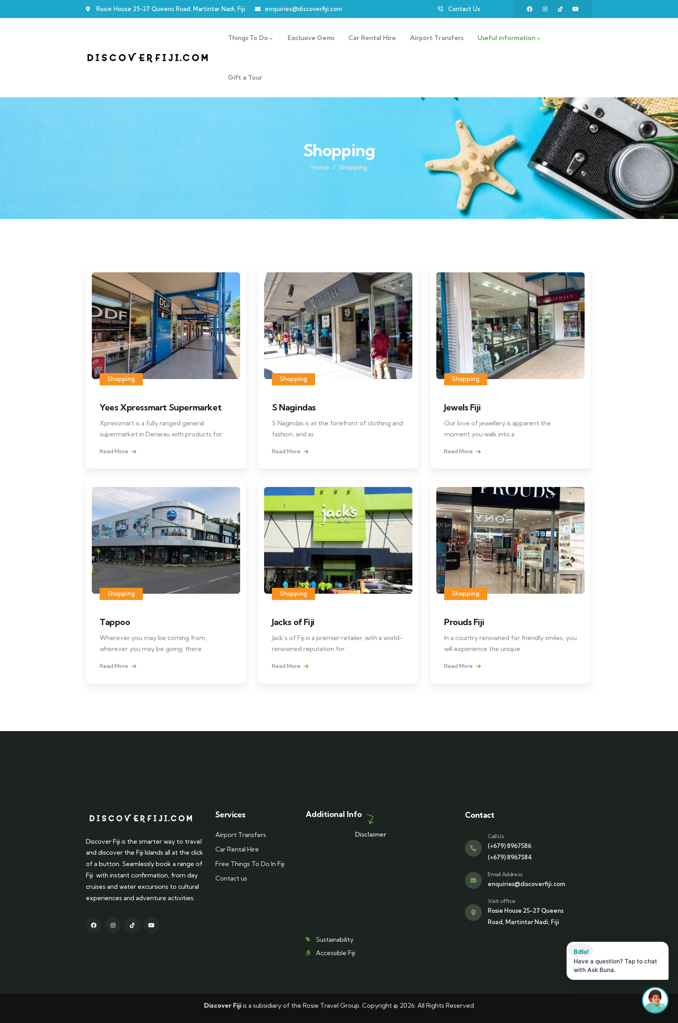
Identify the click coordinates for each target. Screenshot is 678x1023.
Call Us (496, 836)
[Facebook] (529, 9)
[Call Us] (473, 848)
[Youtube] (575, 9)
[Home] (147, 58)
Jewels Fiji (462, 407)
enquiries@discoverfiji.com (526, 884)
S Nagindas (294, 407)
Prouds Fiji (464, 621)
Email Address (505, 874)
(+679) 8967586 (509, 846)
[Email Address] (473, 880)
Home (320, 167)
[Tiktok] (560, 9)
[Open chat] (655, 1000)
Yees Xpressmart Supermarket (160, 407)
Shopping (121, 379)
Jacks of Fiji (293, 621)
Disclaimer (370, 834)
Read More (114, 451)
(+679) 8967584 (510, 857)
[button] (618, 961)
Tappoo (115, 621)
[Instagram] (545, 9)
